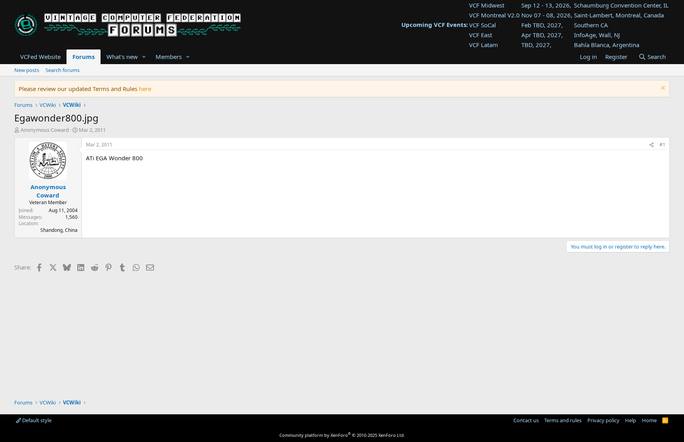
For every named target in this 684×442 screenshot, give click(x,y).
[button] (144, 56)
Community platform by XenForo (342, 435)
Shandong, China (59, 230)
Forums (83, 57)
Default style (36, 420)
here (145, 89)
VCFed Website (40, 57)
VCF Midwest (486, 5)
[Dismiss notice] (662, 89)
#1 (662, 144)
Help (630, 420)
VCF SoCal (482, 25)
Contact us (526, 420)
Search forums (63, 70)
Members (169, 57)
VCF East (480, 35)
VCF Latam (483, 45)
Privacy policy (603, 420)
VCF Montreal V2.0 (494, 15)
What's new (122, 57)
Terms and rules (562, 420)
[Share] (651, 145)
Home (649, 420)
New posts (26, 70)
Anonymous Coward (45, 129)
